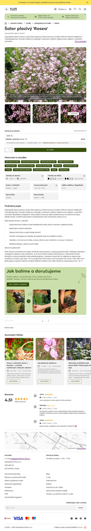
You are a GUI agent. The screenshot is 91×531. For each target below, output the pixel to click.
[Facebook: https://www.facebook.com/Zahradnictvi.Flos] (85, 518)
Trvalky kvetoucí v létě (41, 169)
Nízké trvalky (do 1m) (65, 161)
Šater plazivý (64, 169)
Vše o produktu (80, 41)
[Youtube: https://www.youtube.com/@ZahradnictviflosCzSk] (76, 518)
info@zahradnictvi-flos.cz (20, 458)
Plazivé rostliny (11, 165)
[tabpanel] (18, 16)
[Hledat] (79, 9)
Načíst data (27, 321)
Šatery (54, 169)
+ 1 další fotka (73, 113)
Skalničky (58, 165)
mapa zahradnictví (80, 130)
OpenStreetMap (81, 448)
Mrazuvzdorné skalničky (30, 161)
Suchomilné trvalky (70, 165)
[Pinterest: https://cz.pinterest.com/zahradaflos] (80, 518)
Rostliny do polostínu (44, 165)
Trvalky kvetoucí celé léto (22, 169)
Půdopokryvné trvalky (26, 165)
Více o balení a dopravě (18, 284)
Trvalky (8, 169)
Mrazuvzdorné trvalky (48, 161)
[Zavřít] (87, 2)
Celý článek (13, 381)
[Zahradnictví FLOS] (11, 9)
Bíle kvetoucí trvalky (12, 161)
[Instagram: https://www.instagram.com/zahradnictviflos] (71, 518)
